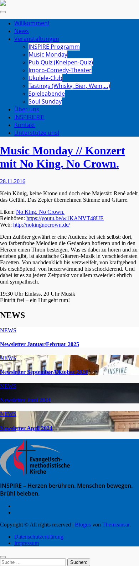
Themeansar (115, 525)
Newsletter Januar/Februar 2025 (39, 344)
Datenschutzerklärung (38, 537)
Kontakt (24, 125)
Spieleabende (47, 93)
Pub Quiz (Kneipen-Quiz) (61, 62)
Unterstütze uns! (36, 133)
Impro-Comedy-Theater (60, 70)
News (21, 31)
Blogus (83, 525)
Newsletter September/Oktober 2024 (44, 372)
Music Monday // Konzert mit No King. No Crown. (62, 157)
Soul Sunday (45, 101)
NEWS (8, 330)
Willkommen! (31, 23)
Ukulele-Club (45, 78)
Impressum (26, 543)
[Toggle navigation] (3, 12)
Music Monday (48, 54)
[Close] (3, 557)
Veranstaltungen (36, 39)
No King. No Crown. (40, 212)
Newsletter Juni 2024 (25, 400)
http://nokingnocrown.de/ (41, 225)
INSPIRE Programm (54, 47)
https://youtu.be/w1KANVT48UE (65, 218)
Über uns (26, 109)
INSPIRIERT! (29, 117)
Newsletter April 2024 (26, 428)
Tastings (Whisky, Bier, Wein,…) (69, 86)
